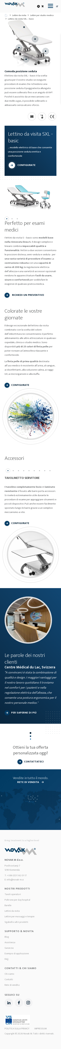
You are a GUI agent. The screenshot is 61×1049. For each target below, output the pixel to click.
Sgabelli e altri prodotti (16, 922)
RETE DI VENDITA (28, 782)
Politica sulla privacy (17, 1028)
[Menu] (49, 6)
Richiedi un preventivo (27, 295)
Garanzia (9, 948)
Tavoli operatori (13, 894)
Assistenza (10, 942)
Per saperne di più (23, 712)
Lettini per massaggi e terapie (19, 916)
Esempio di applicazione (17, 953)
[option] (30, 195)
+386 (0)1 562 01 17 (17, 875)
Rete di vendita (12, 985)
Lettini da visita (19, 15)
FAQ (6, 959)
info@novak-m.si (15, 880)
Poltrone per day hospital (17, 900)
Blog (7, 937)
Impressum (40, 1028)
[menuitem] (49, 5)
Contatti (9, 979)
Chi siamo (9, 974)
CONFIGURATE (26, 165)
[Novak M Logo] (16, 6)
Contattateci (34, 761)
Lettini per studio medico (42, 15)
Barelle (8, 905)
